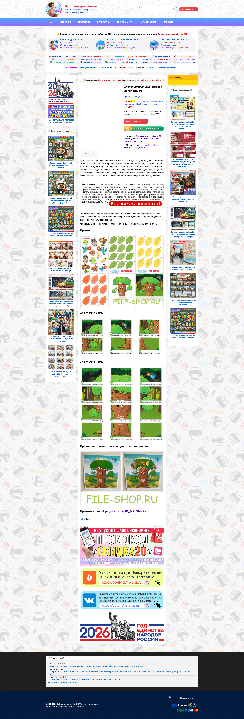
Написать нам (148, 22)
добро (154, 145)
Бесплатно (103, 22)
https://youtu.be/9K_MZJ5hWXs (123, 511)
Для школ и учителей (140, 139)
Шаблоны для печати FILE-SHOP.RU (69, 704)
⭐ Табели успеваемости (137, 59)
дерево (135, 145)
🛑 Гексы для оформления (137, 62)
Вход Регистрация (188, 9)
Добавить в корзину (134, 121)
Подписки (84, 22)
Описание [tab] (89, 154)
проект (142, 148)
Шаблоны (65, 22)
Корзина (168, 22)
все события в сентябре (149, 80)
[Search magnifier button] (174, 9)
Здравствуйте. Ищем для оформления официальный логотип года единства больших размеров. (85, 679)
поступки (134, 148)
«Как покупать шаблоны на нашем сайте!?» (96, 68)
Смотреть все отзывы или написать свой (63, 682)
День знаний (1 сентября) (110, 80)
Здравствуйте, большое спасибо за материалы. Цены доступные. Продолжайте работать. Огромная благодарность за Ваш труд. (96, 666)
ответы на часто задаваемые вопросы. (161, 68)
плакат (127, 148)
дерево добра (145, 145)
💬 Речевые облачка (161, 56)
